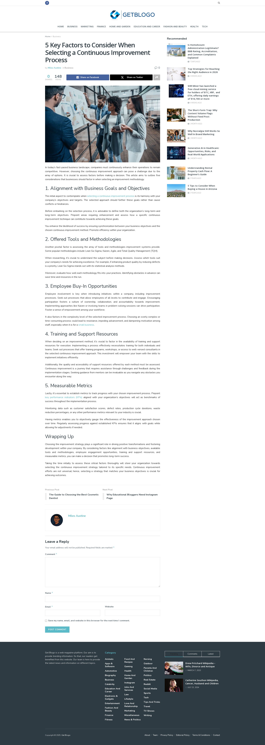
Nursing (148, 659)
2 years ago (195, 178)
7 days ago (194, 62)
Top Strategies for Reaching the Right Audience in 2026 (204, 70)
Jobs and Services (129, 689)
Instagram (129, 682)
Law (126, 694)
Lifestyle (128, 698)
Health (194, 26)
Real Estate (149, 679)
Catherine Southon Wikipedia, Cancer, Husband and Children (202, 682)
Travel (147, 706)
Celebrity (109, 684)
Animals (109, 659)
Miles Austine (54, 68)
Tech (204, 26)
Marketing (87, 26)
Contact (216, 735)
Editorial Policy (183, 735)
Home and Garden (119, 26)
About (147, 735)
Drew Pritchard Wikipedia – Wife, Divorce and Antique (200, 665)
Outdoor (148, 663)
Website (109, 606)
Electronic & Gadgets (111, 697)
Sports (147, 693)
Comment (51, 554)
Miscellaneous (131, 715)
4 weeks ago (195, 103)
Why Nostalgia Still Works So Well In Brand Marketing (204, 132)
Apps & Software (109, 665)
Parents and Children (150, 669)
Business (72, 26)
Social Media (150, 688)
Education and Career (147, 26)
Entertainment (112, 703)
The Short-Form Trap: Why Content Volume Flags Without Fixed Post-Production (202, 115)
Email (49, 606)
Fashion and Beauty (175, 26)
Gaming (128, 666)
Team (155, 735)
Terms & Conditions (201, 735)
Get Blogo (65, 735)
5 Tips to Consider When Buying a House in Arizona (202, 187)
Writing (148, 715)
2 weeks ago (195, 76)
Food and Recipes (129, 660)
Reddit (147, 684)
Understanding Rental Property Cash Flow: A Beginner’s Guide (200, 171)
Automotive (111, 670)
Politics (147, 675)
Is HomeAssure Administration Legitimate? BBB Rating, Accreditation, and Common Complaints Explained (203, 51)
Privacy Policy (167, 735)
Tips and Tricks (152, 702)
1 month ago (195, 124)
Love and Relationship (131, 705)
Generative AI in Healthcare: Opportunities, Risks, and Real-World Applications (203, 151)
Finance (101, 26)
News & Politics (132, 719)
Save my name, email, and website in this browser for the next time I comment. (89, 620)
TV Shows (149, 710)
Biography (110, 675)
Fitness (108, 719)
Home (61, 26)
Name (49, 592)
